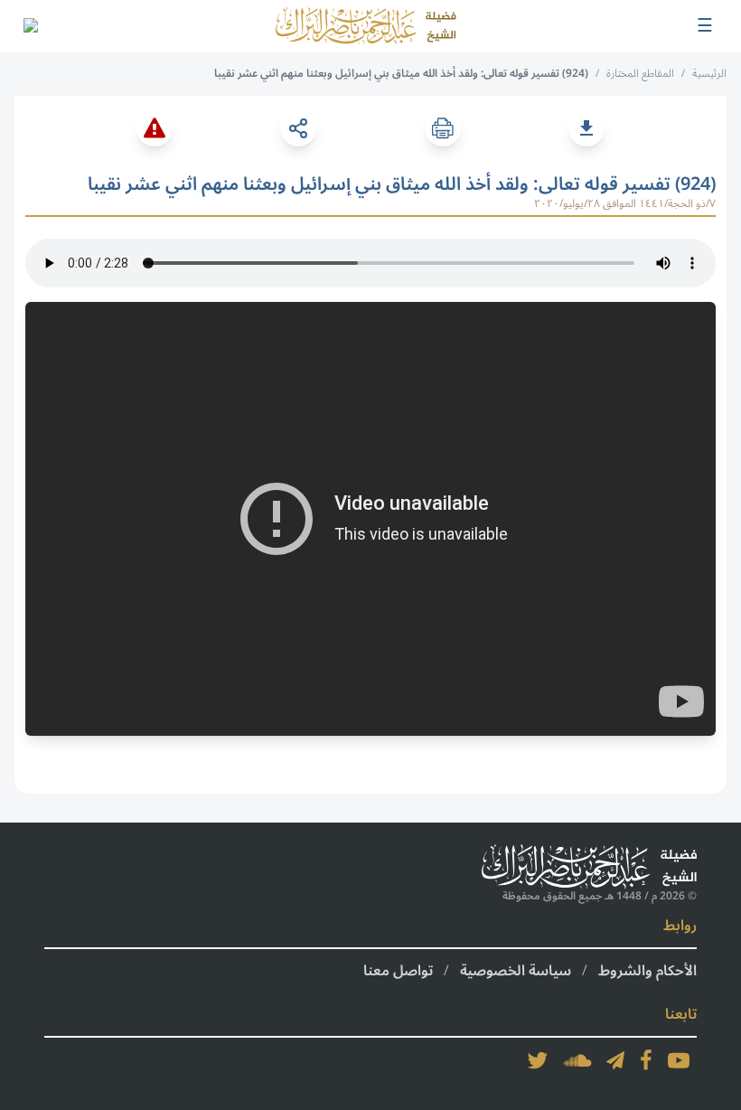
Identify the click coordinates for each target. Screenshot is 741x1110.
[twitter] (538, 1060)
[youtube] (678, 1060)
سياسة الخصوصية (515, 970)
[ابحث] (29, 26)
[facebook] (646, 1060)
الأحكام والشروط (647, 970)
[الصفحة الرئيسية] (366, 26)
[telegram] (615, 1060)
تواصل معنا (398, 970)
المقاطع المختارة (640, 73)
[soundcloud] (577, 1060)
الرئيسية (709, 73)
